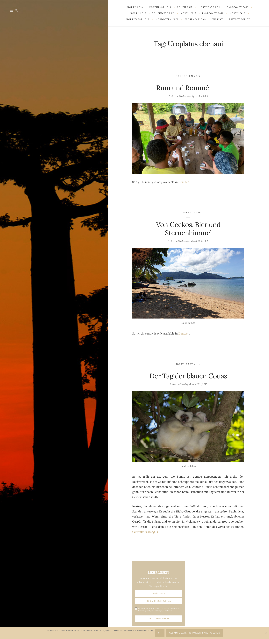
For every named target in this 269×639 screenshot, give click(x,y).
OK (159, 633)
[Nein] (265, 633)
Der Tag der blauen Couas (188, 375)
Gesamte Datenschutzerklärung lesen (194, 633)
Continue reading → (145, 532)
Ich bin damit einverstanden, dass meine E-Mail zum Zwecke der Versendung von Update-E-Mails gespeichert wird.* (159, 609)
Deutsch (183, 182)
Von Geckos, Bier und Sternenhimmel (188, 228)
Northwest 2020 (188, 212)
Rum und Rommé (188, 87)
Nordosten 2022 (188, 76)
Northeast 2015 (188, 364)
